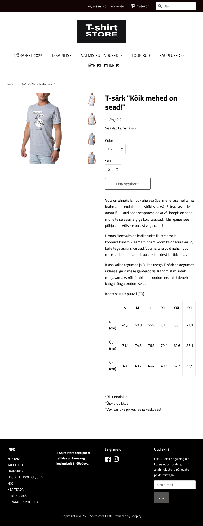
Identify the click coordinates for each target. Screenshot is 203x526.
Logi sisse (93, 6)
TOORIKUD (141, 55)
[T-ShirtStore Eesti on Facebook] (108, 460)
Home (10, 84)
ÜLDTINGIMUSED (18, 495)
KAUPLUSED (170, 55)
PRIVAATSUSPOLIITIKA (22, 502)
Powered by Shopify (127, 516)
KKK (10, 483)
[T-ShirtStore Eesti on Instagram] (116, 460)
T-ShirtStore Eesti (99, 516)
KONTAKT (14, 458)
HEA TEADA (15, 489)
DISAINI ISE (62, 55)
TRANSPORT (16, 471)
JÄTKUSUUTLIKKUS (103, 66)
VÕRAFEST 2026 (28, 55)
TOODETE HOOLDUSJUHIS (25, 477)
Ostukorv (143, 6)
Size (108, 161)
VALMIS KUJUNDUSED (100, 55)
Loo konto (116, 6)
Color (109, 140)
